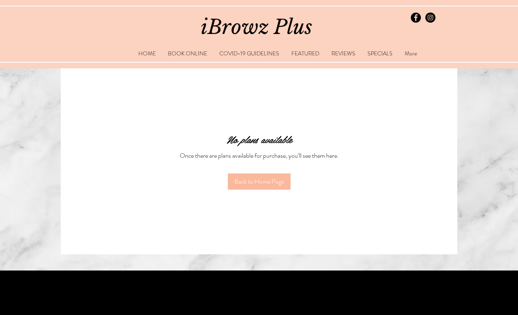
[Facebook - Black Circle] (416, 18)
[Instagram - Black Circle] (430, 18)
